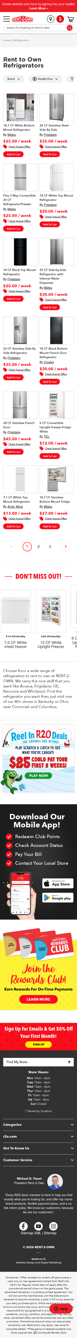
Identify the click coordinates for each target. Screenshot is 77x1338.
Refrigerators (20, 40)
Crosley (49, 362)
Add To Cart (13, 154)
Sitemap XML (31, 1232)
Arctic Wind (15, 506)
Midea (11, 134)
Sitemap (50, 1232)
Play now (38, 775)
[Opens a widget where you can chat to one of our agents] (61, 1309)
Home (6, 40)
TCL (46, 436)
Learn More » (38, 8)
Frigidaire (50, 134)
